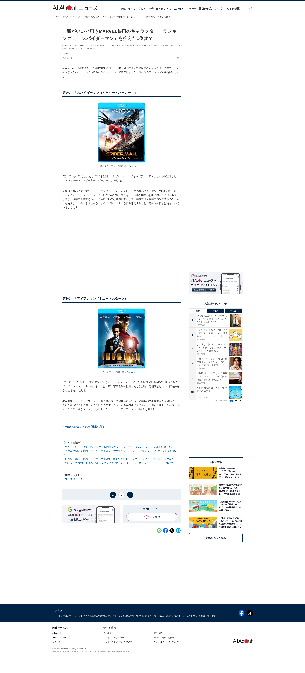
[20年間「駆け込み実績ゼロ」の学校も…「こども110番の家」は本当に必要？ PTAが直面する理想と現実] (230, 489)
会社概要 (107, 633)
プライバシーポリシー (113, 638)
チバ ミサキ (67, 58)
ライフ (132, 8)
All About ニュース (60, 17)
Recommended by (222, 401)
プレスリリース (74, 479)
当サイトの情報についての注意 (117, 642)
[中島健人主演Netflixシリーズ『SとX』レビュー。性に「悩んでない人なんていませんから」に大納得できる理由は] (230, 473)
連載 (123, 8)
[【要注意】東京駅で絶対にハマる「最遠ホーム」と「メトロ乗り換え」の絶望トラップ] (230, 506)
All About (56, 633)
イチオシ (56, 642)
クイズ (218, 8)
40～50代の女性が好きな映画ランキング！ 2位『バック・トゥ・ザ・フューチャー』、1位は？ (119, 463)
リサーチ (191, 8)
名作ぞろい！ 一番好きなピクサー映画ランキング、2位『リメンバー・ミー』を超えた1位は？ (119, 446)
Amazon (133, 166)
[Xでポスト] (171, 530)
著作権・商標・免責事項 (165, 638)
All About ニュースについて (166, 642)
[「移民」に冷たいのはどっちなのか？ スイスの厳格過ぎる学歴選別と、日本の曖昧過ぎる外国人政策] (230, 522)
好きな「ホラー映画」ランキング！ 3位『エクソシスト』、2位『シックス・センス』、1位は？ (119, 459)
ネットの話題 (232, 8)
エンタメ (179, 8)
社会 (151, 8)
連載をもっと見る (216, 537)
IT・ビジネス (163, 8)
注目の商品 (205, 8)
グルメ (142, 8)
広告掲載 (158, 633)
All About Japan (59, 638)
